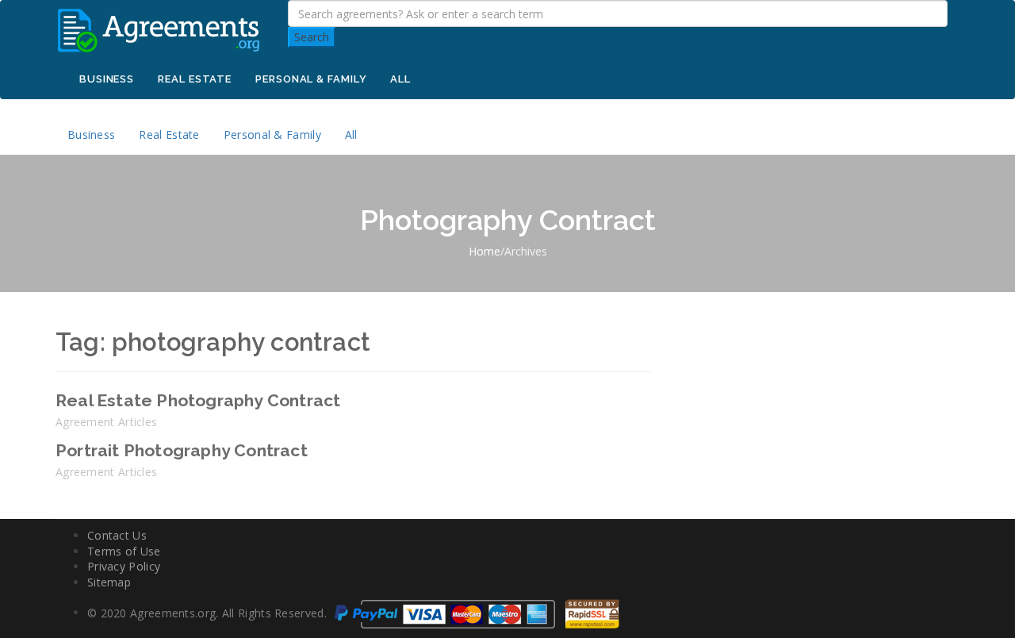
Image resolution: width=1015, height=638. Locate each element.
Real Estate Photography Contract (198, 400)
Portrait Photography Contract (182, 450)
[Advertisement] (816, 408)
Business (106, 79)
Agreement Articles (106, 421)
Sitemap (109, 582)
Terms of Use (124, 551)
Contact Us (117, 535)
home (484, 251)
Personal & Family (310, 79)
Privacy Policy (123, 566)
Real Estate (195, 79)
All (400, 79)
